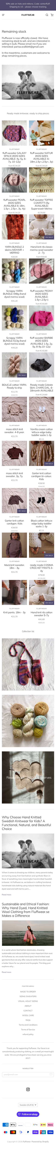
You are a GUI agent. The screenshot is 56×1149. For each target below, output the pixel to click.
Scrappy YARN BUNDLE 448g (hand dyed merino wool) (14, 293)
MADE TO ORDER (28, 991)
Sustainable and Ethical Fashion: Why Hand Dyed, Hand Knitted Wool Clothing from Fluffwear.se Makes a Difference (25, 910)
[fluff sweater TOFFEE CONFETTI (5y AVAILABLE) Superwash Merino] (41, 180)
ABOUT (28, 1006)
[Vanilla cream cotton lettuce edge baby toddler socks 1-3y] (41, 409)
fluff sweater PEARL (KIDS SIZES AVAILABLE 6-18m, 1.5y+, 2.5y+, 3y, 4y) (14, 204)
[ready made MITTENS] (28, 664)
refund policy (28, 1034)
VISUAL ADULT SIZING (28, 1001)
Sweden (27, 1105)
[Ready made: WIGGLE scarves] (28, 777)
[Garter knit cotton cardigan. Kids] (14, 500)
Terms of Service (28, 1029)
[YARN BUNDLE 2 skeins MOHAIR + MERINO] (14, 227)
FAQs (28, 1020)
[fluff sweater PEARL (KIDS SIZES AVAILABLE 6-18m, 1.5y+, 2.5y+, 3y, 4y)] (14, 180)
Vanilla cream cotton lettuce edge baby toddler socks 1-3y (41, 432)
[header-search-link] (47, 15)
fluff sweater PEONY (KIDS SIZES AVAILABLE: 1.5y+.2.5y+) (41, 295)
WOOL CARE (28, 1015)
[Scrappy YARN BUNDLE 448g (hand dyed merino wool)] (14, 271)
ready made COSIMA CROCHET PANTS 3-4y (41, 567)
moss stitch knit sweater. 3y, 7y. (14, 475)
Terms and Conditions (28, 1025)
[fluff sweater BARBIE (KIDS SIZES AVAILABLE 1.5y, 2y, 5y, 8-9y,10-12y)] (41, 318)
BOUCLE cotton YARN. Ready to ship (14, 386)
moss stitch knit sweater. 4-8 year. (14, 430)
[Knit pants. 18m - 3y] (14, 592)
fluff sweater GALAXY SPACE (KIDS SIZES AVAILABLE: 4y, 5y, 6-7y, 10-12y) (14, 157)
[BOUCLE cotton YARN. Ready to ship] (14, 364)
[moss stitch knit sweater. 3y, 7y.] (14, 453)
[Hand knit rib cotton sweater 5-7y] (41, 592)
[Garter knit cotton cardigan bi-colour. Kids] (41, 453)
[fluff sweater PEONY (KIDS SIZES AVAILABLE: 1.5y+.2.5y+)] (41, 271)
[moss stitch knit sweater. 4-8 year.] (14, 409)
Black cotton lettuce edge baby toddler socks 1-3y (41, 523)
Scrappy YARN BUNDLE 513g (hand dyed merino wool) (14, 340)
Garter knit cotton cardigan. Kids (14, 522)
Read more (6, 894)
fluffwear (14, 149)
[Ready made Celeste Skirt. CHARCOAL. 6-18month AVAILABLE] (41, 364)
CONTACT (28, 1010)
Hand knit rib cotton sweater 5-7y (41, 614)
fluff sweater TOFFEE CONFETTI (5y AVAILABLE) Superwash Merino (41, 204)
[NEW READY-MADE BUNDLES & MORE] (28, 721)
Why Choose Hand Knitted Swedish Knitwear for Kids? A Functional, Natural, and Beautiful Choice (26, 823)
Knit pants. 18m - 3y (14, 612)
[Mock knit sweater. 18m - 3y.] (14, 545)
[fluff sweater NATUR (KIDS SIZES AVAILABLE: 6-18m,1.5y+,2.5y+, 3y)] (41, 133)
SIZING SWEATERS (28, 996)
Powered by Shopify (40, 1141)
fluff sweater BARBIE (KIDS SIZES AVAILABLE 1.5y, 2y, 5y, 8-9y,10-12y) (41, 342)
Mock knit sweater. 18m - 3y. (14, 566)
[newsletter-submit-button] (51, 1074)
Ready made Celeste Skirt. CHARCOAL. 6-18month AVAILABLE (41, 387)
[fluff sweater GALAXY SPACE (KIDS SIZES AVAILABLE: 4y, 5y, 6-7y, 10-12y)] (14, 133)
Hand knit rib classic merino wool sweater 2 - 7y (41, 249)
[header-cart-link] (52, 15)
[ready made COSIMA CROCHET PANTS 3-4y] (41, 545)
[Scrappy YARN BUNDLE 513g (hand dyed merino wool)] (14, 318)
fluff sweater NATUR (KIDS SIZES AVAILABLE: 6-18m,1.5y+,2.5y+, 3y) (41, 157)
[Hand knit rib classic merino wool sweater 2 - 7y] (41, 227)
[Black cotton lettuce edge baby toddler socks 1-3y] (41, 500)
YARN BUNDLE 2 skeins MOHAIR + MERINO (14, 249)
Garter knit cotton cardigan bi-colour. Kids (41, 476)
